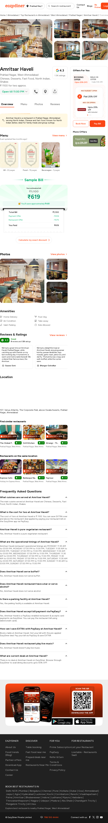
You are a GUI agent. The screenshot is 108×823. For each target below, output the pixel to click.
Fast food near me (36, 752)
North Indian (42, 78)
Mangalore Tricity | (16, 804)
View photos (58, 254)
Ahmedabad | (92, 790)
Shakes (4, 81)
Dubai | (74, 790)
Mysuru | (67, 797)
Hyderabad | (28, 794)
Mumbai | (24, 790)
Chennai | (47, 790)
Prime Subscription (60, 747)
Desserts (16, 78)
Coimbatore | (62, 794)
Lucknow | (40, 794)
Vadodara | (78, 797)
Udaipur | (45, 800)
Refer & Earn (56, 757)
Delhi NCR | (12, 790)
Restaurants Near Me (37, 765)
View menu (58, 135)
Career (9, 775)
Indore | (46, 797)
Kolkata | (65, 790)
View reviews (57, 335)
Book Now (81, 123)
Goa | (81, 790)
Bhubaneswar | (33, 797)
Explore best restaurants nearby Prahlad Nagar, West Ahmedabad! (37, 808)
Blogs (89, 6)
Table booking (33, 747)
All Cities (31, 804)
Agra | (18, 794)
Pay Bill (97, 123)
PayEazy (54, 752)
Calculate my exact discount (33, 240)
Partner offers (13, 760)
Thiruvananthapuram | (18, 800)
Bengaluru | (35, 790)
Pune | (56, 790)
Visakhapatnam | (89, 794)
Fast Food (28, 78)
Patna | (10, 797)
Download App (13, 765)
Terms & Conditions (56, 763)
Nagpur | (35, 800)
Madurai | (56, 800)
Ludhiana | (56, 797)
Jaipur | (10, 794)
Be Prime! (98, 6)
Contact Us (81, 6)
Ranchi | (75, 794)
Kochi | (51, 794)
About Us (10, 747)
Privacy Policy (57, 770)
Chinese (4, 78)
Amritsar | (19, 797)
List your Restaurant (83, 747)
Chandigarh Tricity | (85, 800)
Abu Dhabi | (68, 800)
